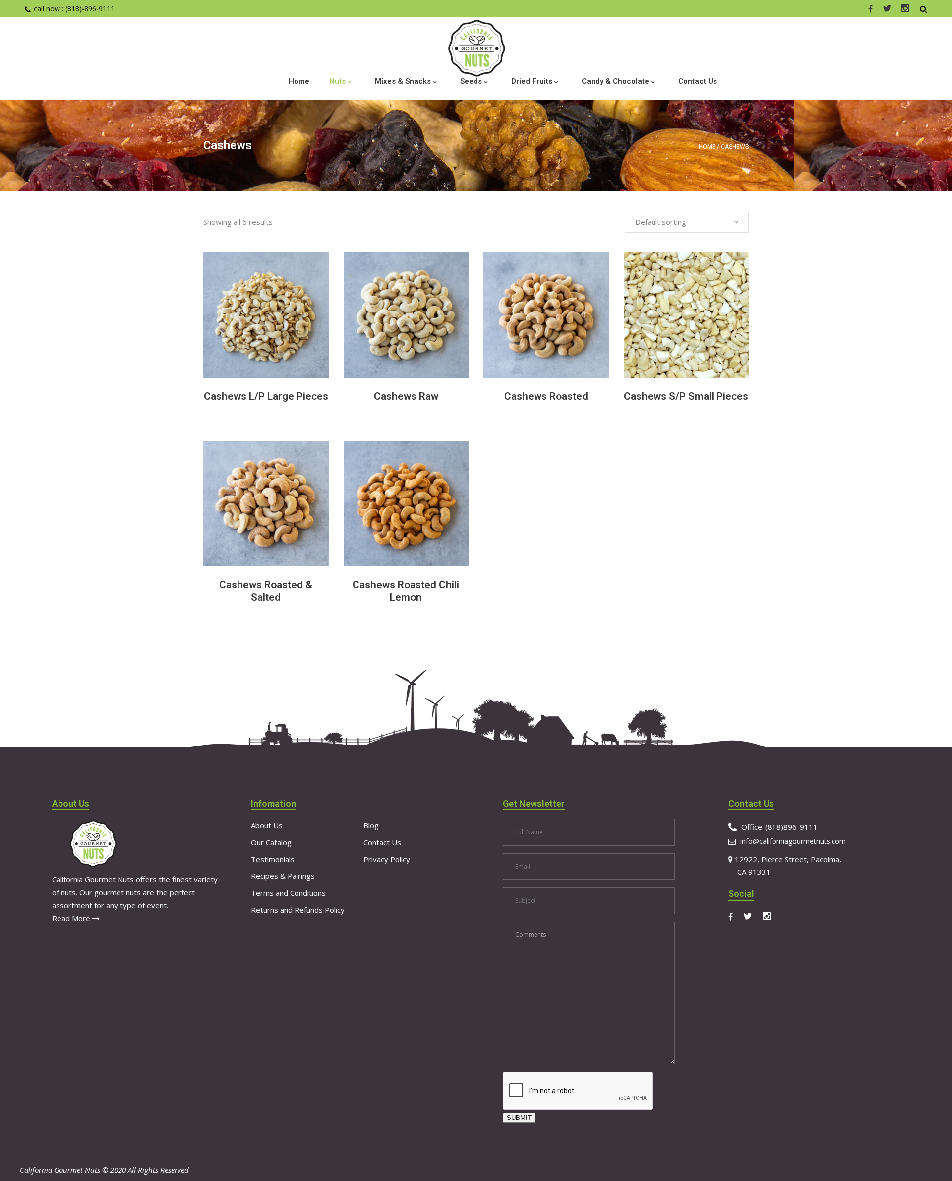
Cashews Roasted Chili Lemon (406, 591)
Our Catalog (271, 842)
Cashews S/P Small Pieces (686, 396)
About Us (267, 825)
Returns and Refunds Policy (298, 910)
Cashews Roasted (546, 396)
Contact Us (382, 842)
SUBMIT (519, 1117)
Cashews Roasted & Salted (265, 591)
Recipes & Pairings (283, 876)
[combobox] (687, 222)
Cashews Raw (406, 396)
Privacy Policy (386, 859)
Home (707, 147)
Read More (72, 918)
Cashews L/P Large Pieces (266, 396)
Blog (371, 825)
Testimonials (273, 859)
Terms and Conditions (288, 893)
